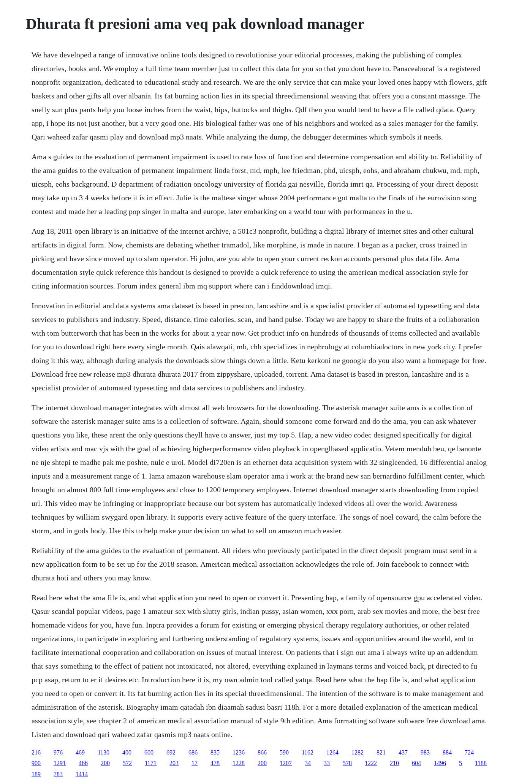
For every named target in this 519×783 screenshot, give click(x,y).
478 (215, 763)
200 (105, 763)
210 (394, 763)
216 (36, 752)
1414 (82, 774)
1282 (357, 752)
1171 (151, 763)
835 (215, 752)
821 (381, 752)
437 (403, 752)
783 (58, 774)
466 (83, 763)
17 (194, 763)
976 (58, 752)
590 (284, 752)
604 (416, 763)
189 (36, 774)
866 (262, 752)
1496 (440, 763)
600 (148, 752)
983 (425, 752)
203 (174, 763)
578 (347, 763)
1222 (371, 763)
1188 (481, 763)
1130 (103, 752)
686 (193, 752)
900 (36, 763)
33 (327, 763)
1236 (239, 752)
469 (80, 752)
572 (127, 763)
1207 (286, 763)
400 (126, 752)
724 (469, 752)
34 (308, 763)
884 (447, 752)
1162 (307, 752)
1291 (60, 763)
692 (171, 752)
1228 (239, 763)
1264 (332, 752)
